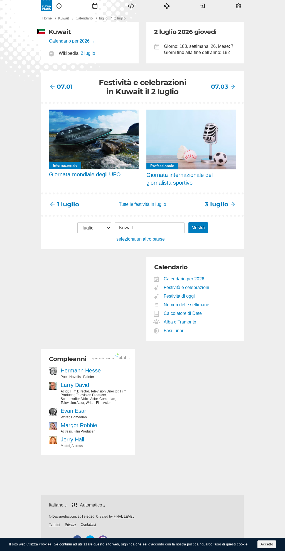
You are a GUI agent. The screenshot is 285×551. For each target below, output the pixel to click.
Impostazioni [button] (238, 5)
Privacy (70, 524)
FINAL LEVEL (124, 516)
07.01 (65, 86)
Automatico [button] (91, 505)
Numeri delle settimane (186, 304)
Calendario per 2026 (69, 41)
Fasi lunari (174, 330)
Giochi (166, 5)
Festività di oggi (179, 296)
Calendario (95, 5)
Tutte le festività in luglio (142, 204)
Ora (59, 5)
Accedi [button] (202, 5)
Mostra (198, 227)
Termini (54, 524)
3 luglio (216, 204)
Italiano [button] (56, 505)
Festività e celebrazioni (186, 287)
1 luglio (68, 204)
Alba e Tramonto (180, 322)
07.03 (219, 86)
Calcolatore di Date (183, 313)
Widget (131, 5)
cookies (45, 544)
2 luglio (88, 53)
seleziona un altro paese (140, 239)
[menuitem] (59, 5)
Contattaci (88, 524)
